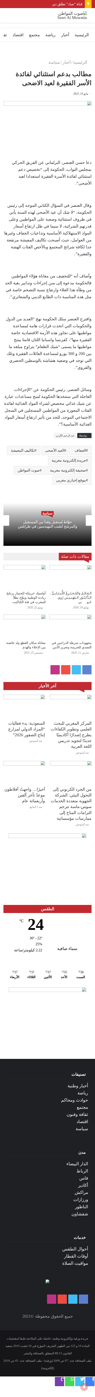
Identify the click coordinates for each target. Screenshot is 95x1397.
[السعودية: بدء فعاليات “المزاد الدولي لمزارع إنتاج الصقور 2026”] (24, 706)
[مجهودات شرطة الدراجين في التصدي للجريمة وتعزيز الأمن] (70, 626)
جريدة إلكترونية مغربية (69, 460)
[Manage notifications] (84, 1387)
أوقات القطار (76, 1256)
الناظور (81, 1206)
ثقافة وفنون (77, 1114)
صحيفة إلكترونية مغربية (68, 470)
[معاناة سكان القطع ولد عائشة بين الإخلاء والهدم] (24, 626)
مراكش (81, 1192)
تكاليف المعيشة (23, 450)
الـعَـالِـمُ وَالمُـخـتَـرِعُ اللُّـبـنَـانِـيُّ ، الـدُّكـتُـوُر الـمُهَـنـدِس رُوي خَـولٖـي (71, 598)
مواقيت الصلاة (75, 1263)
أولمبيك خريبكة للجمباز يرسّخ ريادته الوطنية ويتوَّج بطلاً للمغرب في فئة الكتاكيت (26, 598)
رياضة (50, 35)
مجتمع (34, 35)
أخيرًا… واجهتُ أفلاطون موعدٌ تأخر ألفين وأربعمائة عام (24, 795)
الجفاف (80, 450)
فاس (83, 1178)
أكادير (83, 1185)
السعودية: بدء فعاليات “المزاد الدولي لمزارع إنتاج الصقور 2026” (26, 729)
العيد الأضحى (54, 450)
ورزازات (80, 1199)
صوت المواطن (29, 470)
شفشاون (79, 1213)
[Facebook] (87, 669)
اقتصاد (18, 35)
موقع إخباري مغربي (71, 480)
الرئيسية (82, 35)
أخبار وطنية (78, 1085)
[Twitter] (76, 669)
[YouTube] (65, 669)
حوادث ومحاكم (74, 1100)
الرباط (82, 1171)
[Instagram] (55, 669)
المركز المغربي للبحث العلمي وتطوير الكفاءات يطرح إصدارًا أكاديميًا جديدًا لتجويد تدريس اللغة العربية (71, 735)
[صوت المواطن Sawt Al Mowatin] (68, 15)
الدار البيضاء (77, 1163)
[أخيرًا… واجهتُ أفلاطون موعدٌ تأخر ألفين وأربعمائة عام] (24, 772)
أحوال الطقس (75, 1249)
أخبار (65, 35)
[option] (47, 520)
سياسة (54, 62)
